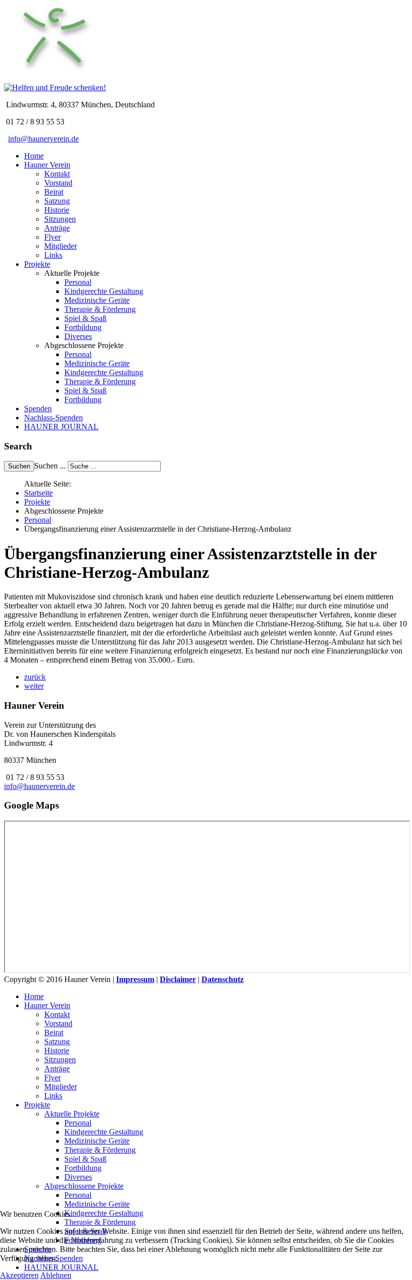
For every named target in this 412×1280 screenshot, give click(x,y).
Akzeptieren (19, 1275)
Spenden (38, 408)
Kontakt (57, 174)
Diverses (78, 336)
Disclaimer (178, 979)
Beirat (53, 192)
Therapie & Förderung (100, 309)
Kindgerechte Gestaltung (103, 291)
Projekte (37, 264)
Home (34, 155)
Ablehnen (55, 1275)
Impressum (135, 979)
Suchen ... (50, 465)
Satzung (57, 201)
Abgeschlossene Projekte (84, 1186)
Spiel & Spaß (85, 318)
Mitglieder (60, 246)
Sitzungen (60, 219)
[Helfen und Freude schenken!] (54, 78)
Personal (77, 282)
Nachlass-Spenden (53, 417)
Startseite (38, 493)
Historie (56, 210)
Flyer (52, 237)
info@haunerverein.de (43, 138)
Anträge (57, 228)
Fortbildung (82, 327)
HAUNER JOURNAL (61, 426)
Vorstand (58, 183)
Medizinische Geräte (97, 300)
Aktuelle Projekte (71, 1113)
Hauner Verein (47, 165)
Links (53, 255)
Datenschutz (222, 979)
